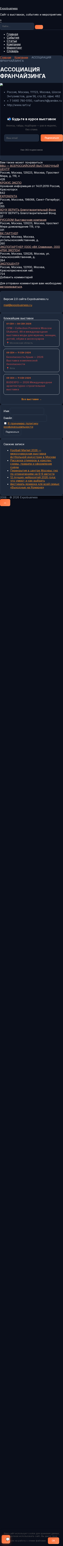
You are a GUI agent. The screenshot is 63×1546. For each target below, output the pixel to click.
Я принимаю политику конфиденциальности (21, 425)
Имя (6, 411)
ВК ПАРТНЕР (9, 233)
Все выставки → (32, 399)
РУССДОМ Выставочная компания (23, 219)
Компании (14, 44)
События (13, 37)
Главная (12, 34)
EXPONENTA (8, 196)
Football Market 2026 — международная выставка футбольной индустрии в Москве (33, 454)
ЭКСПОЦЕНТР (9, 263)
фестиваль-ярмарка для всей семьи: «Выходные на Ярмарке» (34, 485)
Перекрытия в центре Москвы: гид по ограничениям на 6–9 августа (34, 472)
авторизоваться (11, 286)
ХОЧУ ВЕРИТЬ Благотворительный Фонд (28, 209)
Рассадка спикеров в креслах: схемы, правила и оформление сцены (31, 464)
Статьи (12, 41)
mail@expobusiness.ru (18, 305)
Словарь (12, 51)
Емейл (8, 418)
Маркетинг (14, 47)
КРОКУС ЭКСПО (11, 182)
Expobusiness (9, 8)
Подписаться (52, 138)
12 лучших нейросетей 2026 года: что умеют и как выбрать (33, 479)
